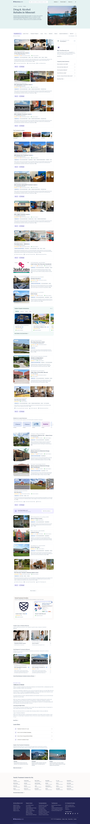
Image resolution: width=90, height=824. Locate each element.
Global (30, 311)
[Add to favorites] (52, 41)
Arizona (15, 761)
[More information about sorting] (76, 36)
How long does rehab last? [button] (62, 70)
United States (20, 6)
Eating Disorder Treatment (43, 805)
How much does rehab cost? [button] (62, 67)
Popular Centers (29, 803)
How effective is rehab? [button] (61, 72)
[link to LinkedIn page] (68, 813)
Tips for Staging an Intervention (57, 809)
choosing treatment (30, 691)
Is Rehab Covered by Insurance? (57, 807)
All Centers (15, 6)
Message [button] (22, 66)
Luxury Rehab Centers (30, 805)
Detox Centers (28, 806)
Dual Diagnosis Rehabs (43, 810)
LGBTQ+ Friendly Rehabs (30, 810)
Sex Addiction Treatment (43, 813)
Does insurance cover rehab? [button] (62, 64)
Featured (17, 311)
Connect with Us (68, 811)
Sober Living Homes (29, 809)
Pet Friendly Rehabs (29, 813)
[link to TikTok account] (72, 813)
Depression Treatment (43, 806)
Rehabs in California (16, 806)
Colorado (34, 761)
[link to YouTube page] (70, 813)
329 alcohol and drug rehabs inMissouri (20, 17)
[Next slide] (52, 45)
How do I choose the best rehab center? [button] (65, 75)
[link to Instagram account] (75, 813)
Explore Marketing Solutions (70, 806)
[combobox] (38, 2)
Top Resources (54, 803)
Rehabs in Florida (16, 805)
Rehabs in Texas (16, 809)
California (22, 311)
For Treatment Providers (70, 803)
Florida (26, 311)
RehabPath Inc (58, 819)
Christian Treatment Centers (44, 814)
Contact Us (67, 809)
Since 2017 (71, 52)
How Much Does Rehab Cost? (57, 810)
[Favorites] (75, 1)
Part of (19, 54)
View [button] (16, 66)
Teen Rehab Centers (42, 809)
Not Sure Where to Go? (18, 803)
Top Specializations (43, 803)
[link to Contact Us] (65, 813)
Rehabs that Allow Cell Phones (31, 814)
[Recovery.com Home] (18, 1)
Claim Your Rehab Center (69, 805)
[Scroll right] (76, 34)
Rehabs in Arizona (16, 810)
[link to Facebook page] (77, 813)
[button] (72, 36)
